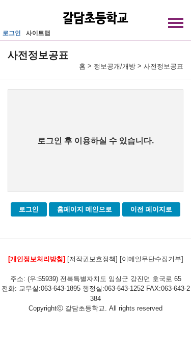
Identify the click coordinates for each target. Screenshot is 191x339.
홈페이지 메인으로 (84, 209)
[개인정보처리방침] (36, 259)
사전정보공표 (163, 66)
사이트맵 (38, 33)
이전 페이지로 (151, 209)
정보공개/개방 (114, 66)
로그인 (12, 33)
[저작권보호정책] (92, 259)
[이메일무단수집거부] (151, 259)
